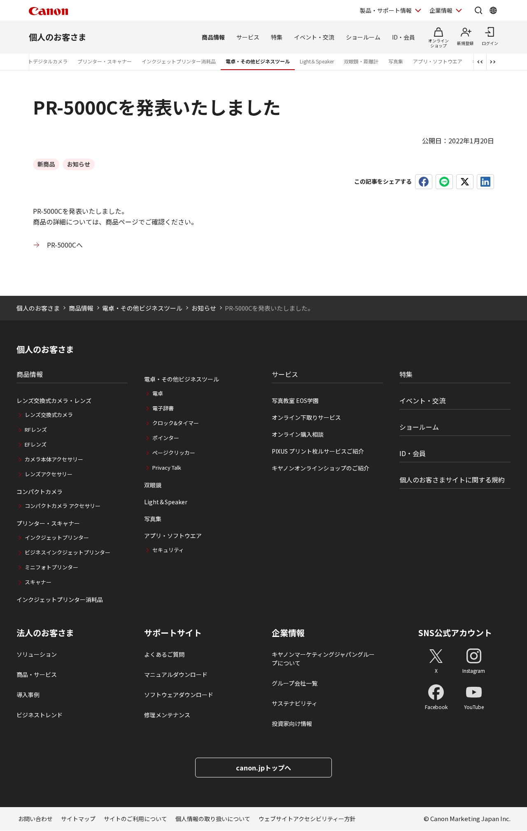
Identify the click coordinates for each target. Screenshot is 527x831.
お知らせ (203, 308)
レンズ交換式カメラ (49, 415)
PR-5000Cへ (65, 245)
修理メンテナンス (167, 715)
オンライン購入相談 (298, 434)
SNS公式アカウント (455, 633)
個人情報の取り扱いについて (212, 819)
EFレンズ (36, 444)
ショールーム (363, 37)
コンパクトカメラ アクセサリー (62, 506)
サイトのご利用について (135, 819)
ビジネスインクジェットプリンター (67, 552)
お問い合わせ (35, 819)
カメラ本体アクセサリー (54, 459)
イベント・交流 (314, 37)
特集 (276, 37)
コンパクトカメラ (39, 491)
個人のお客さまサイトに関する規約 (452, 480)
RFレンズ (36, 429)
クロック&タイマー (175, 423)
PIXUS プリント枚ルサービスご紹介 (318, 451)
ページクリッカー (173, 452)
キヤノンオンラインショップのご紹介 (320, 468)
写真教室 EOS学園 (295, 400)
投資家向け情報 (292, 723)
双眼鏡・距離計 (361, 61)
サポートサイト (173, 633)
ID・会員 (403, 37)
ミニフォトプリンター (51, 567)
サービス (247, 37)
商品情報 (213, 37)
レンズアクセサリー (48, 474)
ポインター (165, 438)
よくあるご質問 (164, 654)
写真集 (395, 61)
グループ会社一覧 (294, 683)
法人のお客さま (45, 633)
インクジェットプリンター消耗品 (179, 61)
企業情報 (440, 10)
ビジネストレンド (39, 715)
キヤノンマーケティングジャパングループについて (323, 658)
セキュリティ (168, 550)
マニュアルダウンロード (176, 674)
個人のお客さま (57, 37)
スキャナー (38, 582)
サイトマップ (78, 819)
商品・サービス (36, 674)
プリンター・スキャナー (104, 61)
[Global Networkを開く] (493, 10)
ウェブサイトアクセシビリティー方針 (307, 819)
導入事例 (28, 695)
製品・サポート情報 (386, 10)
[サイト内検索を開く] (478, 10)
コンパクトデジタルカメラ (38, 61)
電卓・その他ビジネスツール (258, 61)
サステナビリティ (294, 703)
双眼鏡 (152, 485)
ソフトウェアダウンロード (178, 695)
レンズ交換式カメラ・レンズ (53, 400)
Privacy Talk (166, 467)
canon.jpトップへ (263, 767)
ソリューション (36, 654)
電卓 (157, 393)
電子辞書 (163, 408)
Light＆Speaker (317, 61)
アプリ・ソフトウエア (437, 61)
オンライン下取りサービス (306, 417)
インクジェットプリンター (57, 537)
